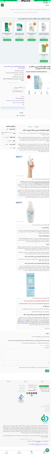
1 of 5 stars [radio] (43, 345)
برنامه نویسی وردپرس (37, 444)
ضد (38, 133)
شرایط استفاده (47, 408)
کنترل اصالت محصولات (21, 391)
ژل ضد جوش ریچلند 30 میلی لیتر (44, 55)
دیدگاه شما (47, 347)
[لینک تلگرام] (17, 116)
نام (48, 362)
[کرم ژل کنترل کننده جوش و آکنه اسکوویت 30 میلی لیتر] (44, 27)
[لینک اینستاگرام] (34, 393)
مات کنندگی (38, 140)
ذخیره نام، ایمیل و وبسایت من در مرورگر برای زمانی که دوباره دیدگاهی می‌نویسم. (33, 367)
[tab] (36, 126)
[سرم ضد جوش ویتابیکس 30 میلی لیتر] (32, 27)
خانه (49, 9)
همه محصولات (44, 9)
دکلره (22, 96)
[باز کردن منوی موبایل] (49, 2)
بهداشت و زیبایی (37, 9)
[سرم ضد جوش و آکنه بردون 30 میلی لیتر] (7, 27)
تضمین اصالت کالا (22, 388)
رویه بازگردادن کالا (46, 411)
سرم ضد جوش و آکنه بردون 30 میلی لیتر (7, 34)
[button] (44, 40)
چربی (42, 137)
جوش (37, 133)
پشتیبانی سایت (45, 444)
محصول (45, 133)
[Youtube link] (32, 393)
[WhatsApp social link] (19, 116)
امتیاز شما (47, 345)
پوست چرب (19, 102)
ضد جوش (12, 9)
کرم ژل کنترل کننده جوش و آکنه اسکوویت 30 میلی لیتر (44, 34)
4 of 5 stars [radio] (41, 345)
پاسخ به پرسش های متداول (45, 406)
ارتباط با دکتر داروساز (22, 385)
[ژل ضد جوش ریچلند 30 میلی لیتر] (44, 48)
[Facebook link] (36, 393)
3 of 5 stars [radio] (42, 345)
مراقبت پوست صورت (29, 9)
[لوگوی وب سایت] (45, 2)
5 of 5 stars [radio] (40, 345)
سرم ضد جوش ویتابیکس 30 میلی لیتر (31, 34)
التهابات (45, 147)
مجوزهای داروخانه (22, 387)
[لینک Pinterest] (29, 393)
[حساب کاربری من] (4, 2)
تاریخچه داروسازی (46, 409)
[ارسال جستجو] (2, 5)
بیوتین (29, 231)
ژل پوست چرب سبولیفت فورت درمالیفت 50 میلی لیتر (19, 34)
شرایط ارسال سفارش (22, 390)
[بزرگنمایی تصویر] (48, 88)
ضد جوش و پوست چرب (20, 9)
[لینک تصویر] (21, 398)
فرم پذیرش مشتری (46, 405)
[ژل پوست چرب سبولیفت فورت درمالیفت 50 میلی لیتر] (19, 27)
